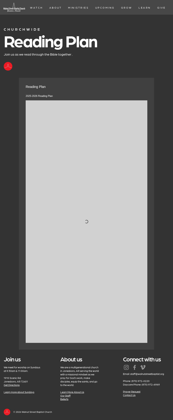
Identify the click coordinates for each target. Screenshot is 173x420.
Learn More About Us (72, 392)
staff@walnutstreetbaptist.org (147, 373)
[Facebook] (134, 367)
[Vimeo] (143, 367)
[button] (36, 7)
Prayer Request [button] (131, 391)
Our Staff (65, 395)
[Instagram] (126, 367)
